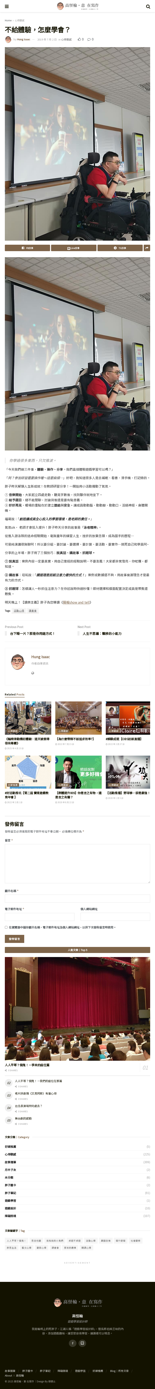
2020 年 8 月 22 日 (65, 802)
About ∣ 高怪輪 (14, 1375)
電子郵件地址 (14, 909)
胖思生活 (12, 1247)
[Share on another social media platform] (147, 248)
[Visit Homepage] (77, 6)
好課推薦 (13, 784)
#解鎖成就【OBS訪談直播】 (124, 739)
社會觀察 (135, 1240)
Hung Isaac (23, 39)
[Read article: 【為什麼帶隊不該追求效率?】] (78, 717)
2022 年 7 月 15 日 (65, 744)
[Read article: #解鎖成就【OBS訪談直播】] (129, 717)
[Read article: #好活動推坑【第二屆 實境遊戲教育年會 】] (28, 772)
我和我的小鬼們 (54, 1240)
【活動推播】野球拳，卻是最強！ (128, 793)
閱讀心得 (86, 1247)
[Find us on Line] (82, 1343)
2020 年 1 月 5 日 (115, 798)
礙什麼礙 (121, 1240)
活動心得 (19, 610)
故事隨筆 (10, 1162)
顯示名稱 (12, 891)
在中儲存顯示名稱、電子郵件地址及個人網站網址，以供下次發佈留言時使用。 (62, 927)
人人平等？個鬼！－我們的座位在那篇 (38, 1081)
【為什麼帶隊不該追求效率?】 (75, 739)
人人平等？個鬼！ (16, 1240)
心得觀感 (19, 20)
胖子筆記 (10, 1193)
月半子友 (10, 1170)
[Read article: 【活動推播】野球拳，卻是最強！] (129, 772)
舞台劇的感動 (23, 1118)
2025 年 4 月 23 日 (15, 748)
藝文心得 (26, 1247)
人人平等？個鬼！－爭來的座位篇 (27, 1065)
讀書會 (33, 610)
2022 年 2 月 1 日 (14, 802)
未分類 (9, 1177)
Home (8, 20)
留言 (9, 840)
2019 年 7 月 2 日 (47, 39)
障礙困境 (10, 1216)
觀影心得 (41, 1247)
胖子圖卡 (10, 1185)
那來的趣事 (70, 1247)
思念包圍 (36, 1240)
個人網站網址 (89, 909)
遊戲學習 (10, 1200)
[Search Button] (148, 6)
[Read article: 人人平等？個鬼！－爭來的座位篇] (77, 1009)
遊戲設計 (10, 1208)
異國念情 (106, 1240)
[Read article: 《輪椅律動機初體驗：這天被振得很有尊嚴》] (28, 717)
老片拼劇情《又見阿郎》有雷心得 (36, 1093)
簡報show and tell (76, 602)
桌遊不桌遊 (75, 1240)
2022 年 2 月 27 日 (116, 744)
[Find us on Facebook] (72, 1343)
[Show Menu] (7, 6)
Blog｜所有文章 (119, 1371)
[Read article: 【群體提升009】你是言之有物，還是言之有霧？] (78, 772)
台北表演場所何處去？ (29, 1106)
